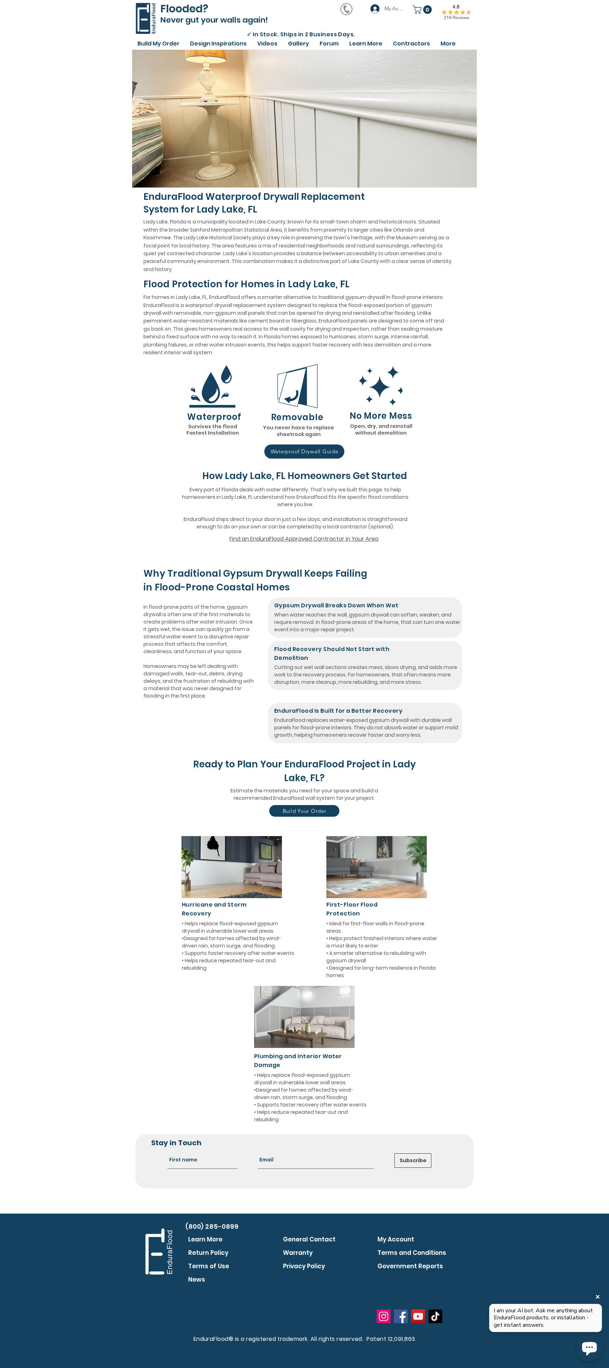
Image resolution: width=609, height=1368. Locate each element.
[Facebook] (401, 1316)
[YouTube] (418, 1316)
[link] (423, 9)
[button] (267, 42)
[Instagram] (383, 1316)
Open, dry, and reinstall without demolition (381, 430)
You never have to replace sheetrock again (298, 431)
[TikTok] (435, 1316)
